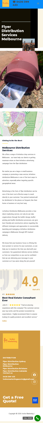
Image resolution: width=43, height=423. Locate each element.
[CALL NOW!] (37, 418)
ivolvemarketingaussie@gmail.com (18, 379)
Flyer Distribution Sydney (14, 361)
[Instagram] (34, 382)
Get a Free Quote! (13, 399)
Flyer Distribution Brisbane (15, 368)
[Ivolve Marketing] (5, 3)
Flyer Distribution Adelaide (15, 371)
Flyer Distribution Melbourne (11, 365)
